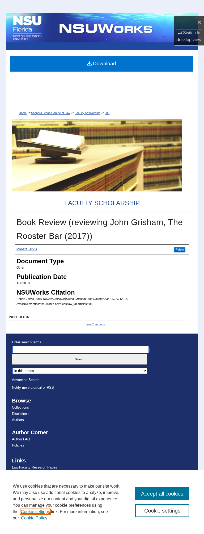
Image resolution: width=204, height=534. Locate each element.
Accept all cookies (162, 494)
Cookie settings (35, 511)
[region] (102, 502)
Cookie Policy (34, 518)
